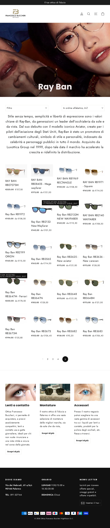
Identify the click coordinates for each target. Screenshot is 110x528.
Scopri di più (13, 451)
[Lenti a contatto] (20, 392)
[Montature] (55, 392)
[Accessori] (89, 392)
